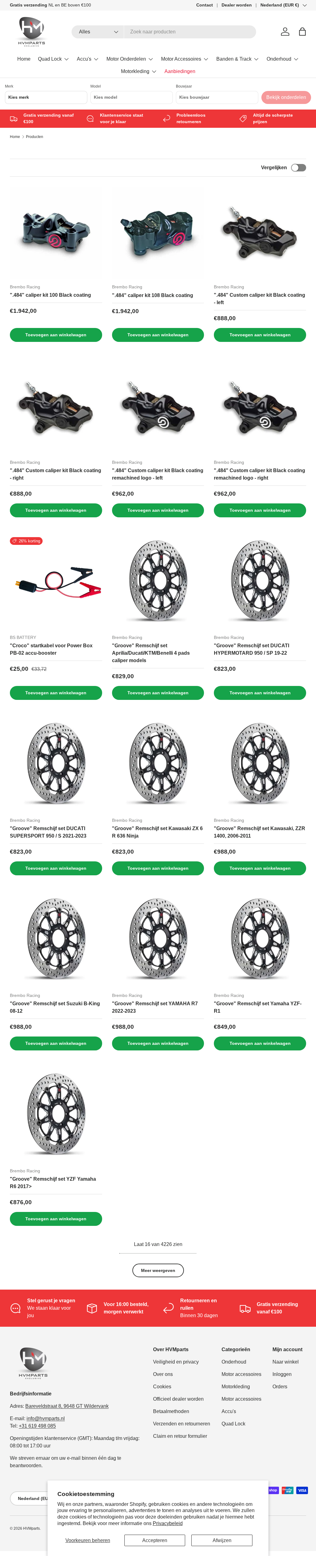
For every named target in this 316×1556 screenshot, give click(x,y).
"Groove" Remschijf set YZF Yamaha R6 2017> (53, 1182)
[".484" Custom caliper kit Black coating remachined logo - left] (158, 408)
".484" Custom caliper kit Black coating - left (259, 298)
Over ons (163, 1374)
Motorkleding (236, 1386)
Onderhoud (234, 1361)
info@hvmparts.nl (46, 1418)
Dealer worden (237, 4)
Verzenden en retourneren (181, 1423)
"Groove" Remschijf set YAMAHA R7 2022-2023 (155, 1007)
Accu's (229, 1411)
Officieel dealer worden (178, 1399)
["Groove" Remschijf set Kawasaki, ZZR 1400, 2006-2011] (260, 766)
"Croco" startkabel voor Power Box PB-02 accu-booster (51, 649)
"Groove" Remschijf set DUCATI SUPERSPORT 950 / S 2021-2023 (48, 832)
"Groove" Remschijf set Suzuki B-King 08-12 (55, 1007)
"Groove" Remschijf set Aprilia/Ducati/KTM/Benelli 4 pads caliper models (151, 653)
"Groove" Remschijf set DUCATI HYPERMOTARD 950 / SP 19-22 (251, 649)
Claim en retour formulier (180, 1436)
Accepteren (154, 1540)
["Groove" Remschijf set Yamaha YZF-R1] (260, 941)
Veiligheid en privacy (176, 1361)
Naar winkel (285, 1361)
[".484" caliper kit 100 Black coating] (56, 233)
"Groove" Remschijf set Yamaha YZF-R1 (257, 1007)
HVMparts (31, 1528)
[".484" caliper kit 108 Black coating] (158, 233)
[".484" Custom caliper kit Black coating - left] (260, 233)
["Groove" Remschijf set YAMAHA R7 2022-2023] (158, 941)
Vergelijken (274, 167)
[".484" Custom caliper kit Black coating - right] (56, 408)
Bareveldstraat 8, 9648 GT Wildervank (67, 1406)
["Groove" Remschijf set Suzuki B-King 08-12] (56, 941)
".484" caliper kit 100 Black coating (50, 295)
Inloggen (282, 1374)
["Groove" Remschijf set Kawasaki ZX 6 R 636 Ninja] (158, 766)
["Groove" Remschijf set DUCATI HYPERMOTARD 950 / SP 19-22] (260, 583)
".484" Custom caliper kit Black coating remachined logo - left (157, 474)
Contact (204, 4)
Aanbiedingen (179, 71)
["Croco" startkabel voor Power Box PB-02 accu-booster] (56, 583)
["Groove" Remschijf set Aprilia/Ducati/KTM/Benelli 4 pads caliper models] (158, 583)
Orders (279, 1386)
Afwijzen (222, 1540)
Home (24, 59)
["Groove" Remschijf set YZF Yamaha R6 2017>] (56, 1116)
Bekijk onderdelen (286, 97)
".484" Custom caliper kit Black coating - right (55, 474)
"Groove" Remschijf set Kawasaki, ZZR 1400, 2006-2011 (259, 832)
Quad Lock (233, 1423)
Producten (34, 137)
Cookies (162, 1386)
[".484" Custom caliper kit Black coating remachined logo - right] (260, 408)
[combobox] (164, 31)
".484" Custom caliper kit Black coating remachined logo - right (259, 474)
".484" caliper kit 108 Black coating (152, 295)
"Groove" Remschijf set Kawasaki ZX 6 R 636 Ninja (157, 832)
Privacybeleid (168, 1523)
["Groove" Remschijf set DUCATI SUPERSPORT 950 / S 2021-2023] (56, 766)
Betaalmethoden (171, 1411)
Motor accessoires (241, 1374)
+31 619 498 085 (37, 1426)
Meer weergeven (158, 1270)
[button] (302, 31)
